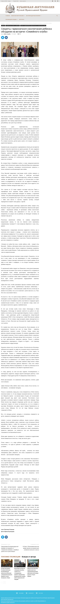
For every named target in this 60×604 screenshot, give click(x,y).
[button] (57, 16)
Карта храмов (23, 1)
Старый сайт (15, 1)
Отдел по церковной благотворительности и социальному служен (33, 25)
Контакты (21, 19)
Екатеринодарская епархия (33, 15)
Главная (8, 15)
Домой (2, 23)
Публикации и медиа (11, 19)
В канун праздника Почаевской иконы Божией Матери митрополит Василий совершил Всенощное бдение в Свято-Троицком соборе (6, 573)
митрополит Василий (6, 566)
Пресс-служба (7, 34)
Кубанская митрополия (17, 15)
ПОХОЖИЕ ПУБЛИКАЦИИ (10, 557)
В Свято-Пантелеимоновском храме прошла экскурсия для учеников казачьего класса (31, 548)
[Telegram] (52, 1)
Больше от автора (29, 557)
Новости (8, 23)
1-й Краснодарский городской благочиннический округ (19, 565)
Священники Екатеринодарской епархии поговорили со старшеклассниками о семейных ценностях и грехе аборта (10, 549)
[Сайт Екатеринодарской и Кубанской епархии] (30, 8)
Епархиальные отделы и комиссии (12, 25)
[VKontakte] (55, 1)
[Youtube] (58, 1)
